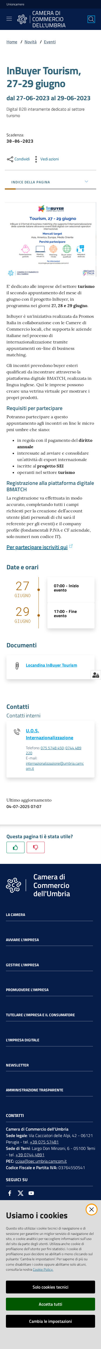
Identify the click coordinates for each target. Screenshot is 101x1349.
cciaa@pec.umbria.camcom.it (41, 1161)
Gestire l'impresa (22, 965)
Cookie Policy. (43, 1269)
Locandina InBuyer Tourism (51, 665)
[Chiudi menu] (81, 10)
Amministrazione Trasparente (34, 1090)
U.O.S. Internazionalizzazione (49, 734)
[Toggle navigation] (9, 19)
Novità (31, 41)
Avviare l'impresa (22, 940)
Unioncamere (15, 4)
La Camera (15, 915)
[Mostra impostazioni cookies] (95, 675)
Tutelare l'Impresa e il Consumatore (40, 1015)
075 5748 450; (53, 748)
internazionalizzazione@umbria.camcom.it (55, 765)
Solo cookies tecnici (50, 1287)
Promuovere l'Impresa (27, 990)
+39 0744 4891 (30, 1154)
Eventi (50, 41)
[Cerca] (91, 19)
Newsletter (17, 1065)
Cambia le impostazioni (50, 1321)
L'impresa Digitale (22, 1040)
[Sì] (15, 847)
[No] (36, 847)
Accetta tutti (50, 1304)
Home (11, 41)
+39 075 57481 (44, 1142)
